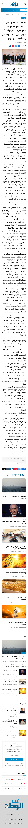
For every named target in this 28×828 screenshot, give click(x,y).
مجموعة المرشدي (21, 463)
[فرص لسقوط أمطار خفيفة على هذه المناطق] (14, 561)
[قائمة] (25, 4)
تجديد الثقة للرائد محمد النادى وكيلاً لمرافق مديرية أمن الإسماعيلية (9, 710)
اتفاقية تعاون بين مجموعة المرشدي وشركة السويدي (15, 460)
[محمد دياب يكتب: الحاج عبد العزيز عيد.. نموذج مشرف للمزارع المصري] (22, 721)
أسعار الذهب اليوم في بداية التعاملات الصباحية (15, 598)
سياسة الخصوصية (9, 819)
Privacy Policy (15, 765)
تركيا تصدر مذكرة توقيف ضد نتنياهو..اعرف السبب (14, 522)
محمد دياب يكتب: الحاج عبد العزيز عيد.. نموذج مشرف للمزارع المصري (9, 721)
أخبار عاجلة (23, 18)
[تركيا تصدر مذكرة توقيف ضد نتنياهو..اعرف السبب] (14, 510)
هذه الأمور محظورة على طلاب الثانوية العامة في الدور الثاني (15, 548)
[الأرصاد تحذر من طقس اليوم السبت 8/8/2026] (14, 611)
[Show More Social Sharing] (7, 46)
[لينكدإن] (10, 46)
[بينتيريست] (13, 46)
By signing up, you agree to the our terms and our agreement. (14, 764)
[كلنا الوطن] (14, 4)
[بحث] (2, 4)
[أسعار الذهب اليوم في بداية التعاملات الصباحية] (14, 586)
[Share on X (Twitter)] (16, 46)
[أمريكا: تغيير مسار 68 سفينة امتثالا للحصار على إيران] (14, 485)
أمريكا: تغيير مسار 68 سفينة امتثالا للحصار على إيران (14, 497)
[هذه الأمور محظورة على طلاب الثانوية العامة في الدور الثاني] (14, 535)
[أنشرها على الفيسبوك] (19, 46)
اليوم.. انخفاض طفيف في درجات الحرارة (11, 732)
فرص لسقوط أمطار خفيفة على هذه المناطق (16, 573)
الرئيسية (20, 819)
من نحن (16, 819)
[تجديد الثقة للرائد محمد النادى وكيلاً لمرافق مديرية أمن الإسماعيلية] (22, 710)
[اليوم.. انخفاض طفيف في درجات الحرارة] (22, 733)
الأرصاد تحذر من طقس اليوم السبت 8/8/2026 (16, 623)
